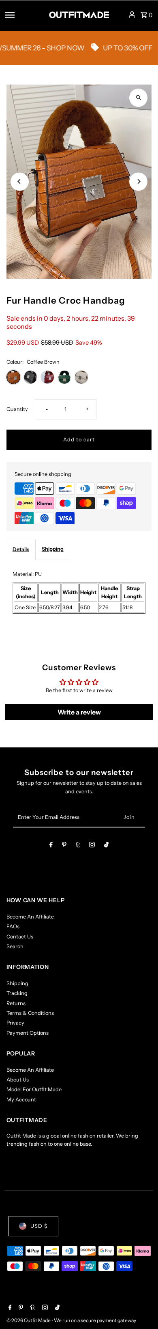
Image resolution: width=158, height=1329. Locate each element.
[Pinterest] (64, 846)
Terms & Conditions (30, 1013)
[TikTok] (106, 846)
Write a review (79, 712)
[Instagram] (92, 846)
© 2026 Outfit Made (28, 1320)
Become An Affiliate (30, 917)
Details (21, 549)
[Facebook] (51, 846)
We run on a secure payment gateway (95, 1320)
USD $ (39, 1226)
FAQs (12, 926)
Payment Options (27, 1033)
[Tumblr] (78, 846)
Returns (16, 1003)
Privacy (15, 1023)
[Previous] (20, 181)
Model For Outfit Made (34, 1089)
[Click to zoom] (138, 98)
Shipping (53, 549)
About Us (17, 1080)
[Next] (138, 181)
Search (14, 946)
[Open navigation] (24, 14)
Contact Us (19, 937)
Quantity (17, 409)
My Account (21, 1100)
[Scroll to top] (141, 1308)
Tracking (17, 993)
